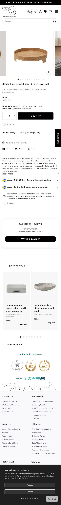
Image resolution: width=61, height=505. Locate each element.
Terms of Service (8, 447)
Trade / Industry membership (43, 408)
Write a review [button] (30, 239)
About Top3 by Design (11, 429)
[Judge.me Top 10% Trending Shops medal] (44, 365)
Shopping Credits (39, 405)
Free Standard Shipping (41, 429)
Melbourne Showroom (11, 405)
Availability (21, 132)
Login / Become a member (42, 401)
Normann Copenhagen (13, 315)
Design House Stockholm (36, 89)
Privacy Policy (7, 440)
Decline (30, 492)
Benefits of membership (41, 412)
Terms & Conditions (10, 443)
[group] (16, 301)
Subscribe (58, 138)
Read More (7, 174)
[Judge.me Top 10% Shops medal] (30, 365)
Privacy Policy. (21, 478)
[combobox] (30, 21)
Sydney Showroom (9, 401)
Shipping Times (38, 436)
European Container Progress (43, 453)
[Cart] (50, 11)
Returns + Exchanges (40, 450)
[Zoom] (49, 72)
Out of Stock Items (39, 443)
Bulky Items (36, 433)
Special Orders (37, 440)
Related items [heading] (17, 266)
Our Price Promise (39, 415)
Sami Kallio (9, 315)
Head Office (7, 408)
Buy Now (36, 116)
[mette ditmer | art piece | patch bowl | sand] (44, 286)
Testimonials (7, 436)
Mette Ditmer (38, 315)
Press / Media (7, 412)
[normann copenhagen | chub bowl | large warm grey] (16, 286)
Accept (30, 485)
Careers (5, 433)
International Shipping (41, 447)
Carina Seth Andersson (12, 89)
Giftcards (35, 419)
